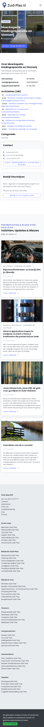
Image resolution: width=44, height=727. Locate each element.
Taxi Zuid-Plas (6, 532)
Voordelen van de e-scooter (18, 445)
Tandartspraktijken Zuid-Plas (12, 563)
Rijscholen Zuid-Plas (9, 527)
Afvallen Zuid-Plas (8, 540)
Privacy (4, 514)
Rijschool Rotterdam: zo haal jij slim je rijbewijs (22, 271)
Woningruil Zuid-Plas (9, 681)
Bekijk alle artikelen (7, 234)
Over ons (4, 507)
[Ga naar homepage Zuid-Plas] (13, 5)
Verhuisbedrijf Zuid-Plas (10, 571)
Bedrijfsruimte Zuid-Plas (10, 689)
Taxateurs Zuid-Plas (9, 617)
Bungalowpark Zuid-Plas (11, 599)
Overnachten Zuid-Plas (10, 594)
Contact (4, 501)
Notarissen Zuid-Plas (9, 614)
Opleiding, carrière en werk (17, 266)
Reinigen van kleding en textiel (19, 126)
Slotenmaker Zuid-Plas (10, 668)
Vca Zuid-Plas (6, 638)
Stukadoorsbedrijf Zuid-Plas (12, 568)
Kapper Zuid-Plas (8, 535)
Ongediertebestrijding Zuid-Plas (14, 692)
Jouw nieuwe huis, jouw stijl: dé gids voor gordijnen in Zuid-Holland (22, 389)
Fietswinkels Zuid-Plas (10, 530)
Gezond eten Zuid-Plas (10, 543)
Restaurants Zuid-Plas (10, 555)
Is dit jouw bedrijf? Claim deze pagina (22, 164)
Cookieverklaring (8, 509)
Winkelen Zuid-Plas (8, 584)
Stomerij (6, 21)
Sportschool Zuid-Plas (10, 645)
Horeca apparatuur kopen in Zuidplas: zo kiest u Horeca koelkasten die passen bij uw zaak (21, 334)
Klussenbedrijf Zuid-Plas (10, 612)
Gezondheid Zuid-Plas (10, 537)
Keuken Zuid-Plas (8, 635)
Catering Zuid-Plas (8, 558)
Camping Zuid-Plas (8, 591)
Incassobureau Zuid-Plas (11, 686)
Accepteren (10, 724)
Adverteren (6, 504)
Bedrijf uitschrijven (22, 195)
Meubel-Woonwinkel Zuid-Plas (13, 586)
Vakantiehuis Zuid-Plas (10, 597)
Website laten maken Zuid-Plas (13, 643)
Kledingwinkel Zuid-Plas (10, 640)
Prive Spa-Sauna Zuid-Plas (11, 684)
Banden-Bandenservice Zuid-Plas (14, 663)
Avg (2, 512)
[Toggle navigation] (40, 5)
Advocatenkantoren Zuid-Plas (13, 666)
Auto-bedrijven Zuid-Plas (11, 658)
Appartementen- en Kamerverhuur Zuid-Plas (19, 589)
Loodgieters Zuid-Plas (9, 566)
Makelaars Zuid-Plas (9, 622)
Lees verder (9, 293)
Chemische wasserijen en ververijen (22, 129)
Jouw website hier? (13, 158)
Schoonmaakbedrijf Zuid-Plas (13, 620)
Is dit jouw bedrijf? (14, 46)
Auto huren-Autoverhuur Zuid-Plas (15, 661)
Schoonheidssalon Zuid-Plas (12, 561)
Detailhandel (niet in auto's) (17, 95)
